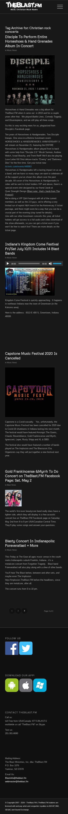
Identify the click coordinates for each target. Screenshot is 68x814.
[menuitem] (58, 6)
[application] (34, 263)
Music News (12, 50)
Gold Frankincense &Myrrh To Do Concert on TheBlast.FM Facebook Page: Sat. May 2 (32, 476)
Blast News (11, 485)
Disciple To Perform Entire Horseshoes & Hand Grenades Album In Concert (28, 41)
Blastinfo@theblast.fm (15, 778)
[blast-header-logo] (28, 6)
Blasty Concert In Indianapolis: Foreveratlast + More (30, 543)
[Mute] (50, 263)
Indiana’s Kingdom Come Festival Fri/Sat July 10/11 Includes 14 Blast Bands (32, 248)
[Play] (7, 263)
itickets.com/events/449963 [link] (18, 166)
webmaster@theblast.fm (16, 781)
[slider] (58, 263)
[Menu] (58, 6)
